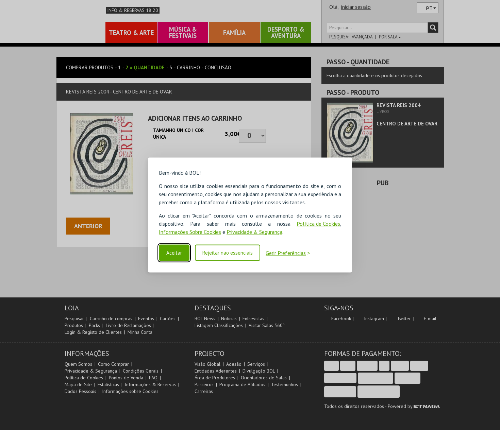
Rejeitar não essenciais (227, 253)
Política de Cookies (318, 223)
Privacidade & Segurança (254, 231)
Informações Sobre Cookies (190, 231)
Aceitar (174, 253)
